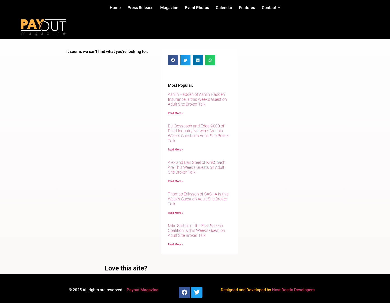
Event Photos (197, 7)
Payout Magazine (142, 289)
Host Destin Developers (293, 289)
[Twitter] (196, 292)
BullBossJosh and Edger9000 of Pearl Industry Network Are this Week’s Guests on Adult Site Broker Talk (198, 133)
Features (247, 7)
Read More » (175, 113)
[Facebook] (184, 292)
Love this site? (126, 268)
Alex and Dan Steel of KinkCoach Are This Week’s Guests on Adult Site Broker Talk (196, 167)
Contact (269, 7)
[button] (271, 7)
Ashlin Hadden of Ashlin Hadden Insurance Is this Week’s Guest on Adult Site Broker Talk (197, 99)
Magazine (169, 7)
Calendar (224, 7)
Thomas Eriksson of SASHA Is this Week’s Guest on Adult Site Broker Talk (198, 199)
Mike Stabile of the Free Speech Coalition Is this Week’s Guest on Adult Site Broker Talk (196, 230)
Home (115, 7)
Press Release (140, 7)
